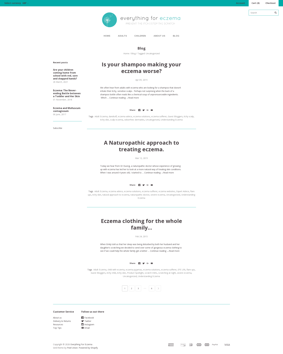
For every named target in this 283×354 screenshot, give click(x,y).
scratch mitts (151, 272)
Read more (133, 97)
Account (240, 3)
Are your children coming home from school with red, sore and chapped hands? (65, 74)
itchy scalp (189, 116)
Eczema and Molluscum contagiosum (66, 109)
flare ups (191, 269)
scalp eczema (116, 119)
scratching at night (167, 272)
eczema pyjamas (134, 269)
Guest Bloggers (175, 116)
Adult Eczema (101, 116)
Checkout (270, 3)
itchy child (111, 272)
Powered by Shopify (88, 347)
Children (140, 36)
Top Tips (57, 327)
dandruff (113, 116)
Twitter (87, 321)
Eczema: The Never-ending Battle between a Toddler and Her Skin (67, 93)
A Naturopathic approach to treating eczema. (141, 146)
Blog (176, 36)
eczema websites (167, 191)
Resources (58, 324)
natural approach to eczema (115, 194)
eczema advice (125, 116)
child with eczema (116, 269)
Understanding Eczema (172, 119)
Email (87, 327)
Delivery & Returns (62, 321)
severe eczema (158, 194)
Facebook (89, 317)
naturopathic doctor (139, 194)
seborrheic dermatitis (134, 119)
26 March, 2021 (60, 82)
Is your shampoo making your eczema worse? (141, 68)
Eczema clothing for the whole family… (141, 224)
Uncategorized (152, 119)
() (256, 3)
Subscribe (57, 128)
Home (107, 36)
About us (159, 36)
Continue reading (118, 97)
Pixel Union (72, 347)
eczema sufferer (159, 116)
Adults (122, 36)
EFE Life (181, 269)
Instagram (89, 324)
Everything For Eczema (81, 344)
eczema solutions (141, 116)
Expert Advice (182, 191)
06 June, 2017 (59, 114)
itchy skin (104, 119)
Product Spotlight (135, 272)
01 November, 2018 (62, 99)
